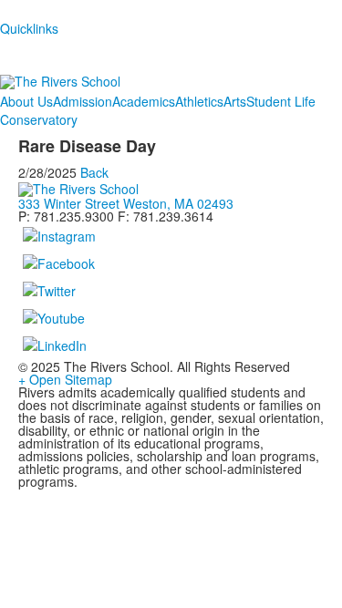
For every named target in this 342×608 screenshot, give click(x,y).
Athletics (199, 101)
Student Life (281, 101)
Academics (143, 101)
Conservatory (39, 119)
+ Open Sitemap (65, 379)
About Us (26, 101)
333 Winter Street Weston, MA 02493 (125, 203)
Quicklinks (29, 28)
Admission (82, 101)
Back (94, 172)
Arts (234, 101)
